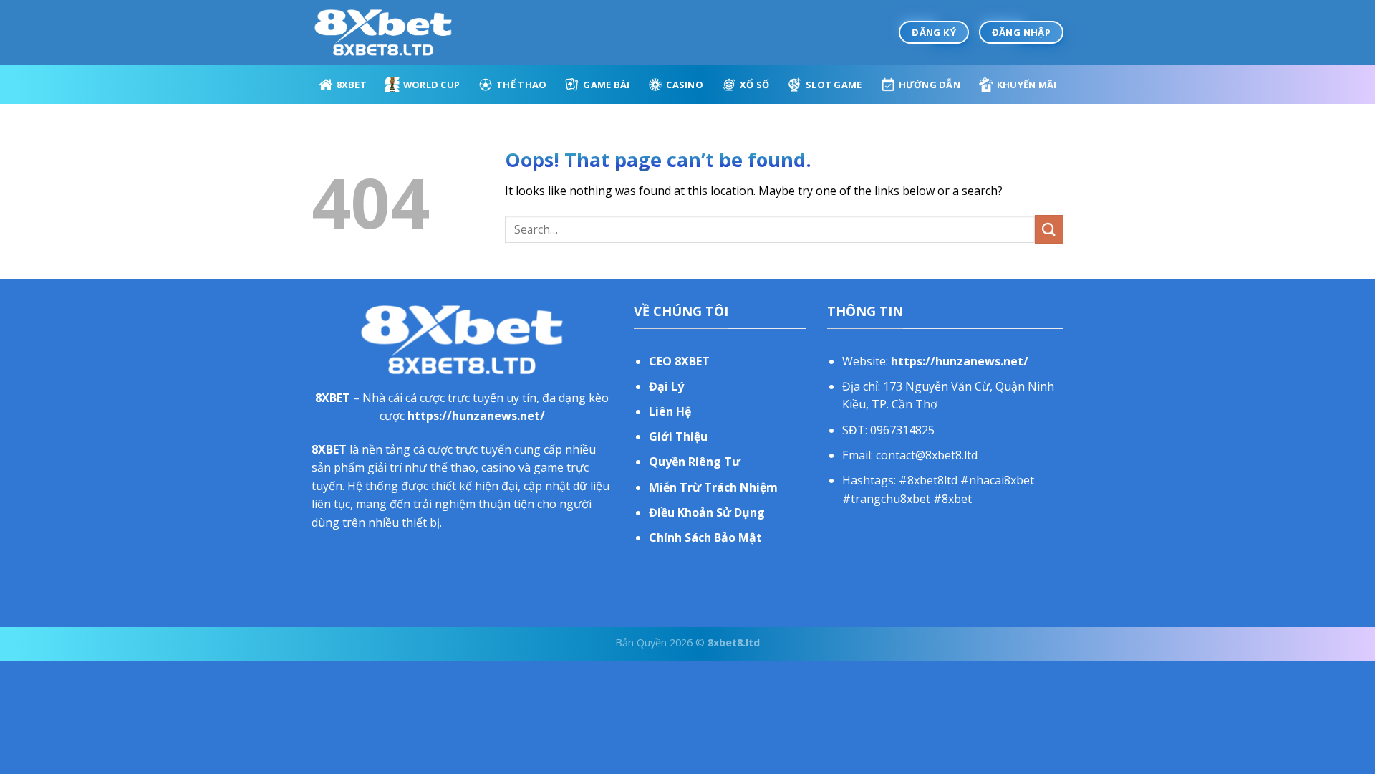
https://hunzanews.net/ (476, 416)
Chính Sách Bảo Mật (705, 537)
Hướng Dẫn (929, 84)
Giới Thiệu (678, 436)
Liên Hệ (670, 411)
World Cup (431, 84)
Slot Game (834, 84)
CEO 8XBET (679, 361)
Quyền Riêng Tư (694, 461)
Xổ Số (754, 84)
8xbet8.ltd (734, 642)
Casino (684, 84)
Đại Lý (666, 386)
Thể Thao (521, 84)
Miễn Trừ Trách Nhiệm (713, 487)
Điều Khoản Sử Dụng (707, 512)
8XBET (352, 84)
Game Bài (606, 84)
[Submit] (1049, 229)
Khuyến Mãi (1027, 84)
